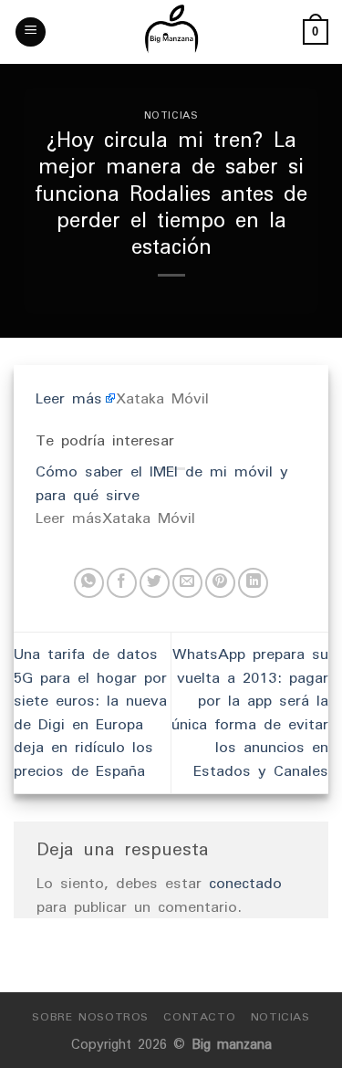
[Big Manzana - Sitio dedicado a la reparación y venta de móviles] (171, 32)
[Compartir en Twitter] (155, 583)
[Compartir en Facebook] (122, 583)
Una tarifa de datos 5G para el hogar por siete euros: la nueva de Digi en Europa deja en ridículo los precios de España (90, 712)
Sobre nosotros (90, 1016)
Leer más (69, 398)
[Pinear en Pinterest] (220, 583)
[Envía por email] (187, 583)
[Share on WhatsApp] (89, 583)
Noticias (171, 115)
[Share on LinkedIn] (253, 583)
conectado (245, 882)
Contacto (199, 1016)
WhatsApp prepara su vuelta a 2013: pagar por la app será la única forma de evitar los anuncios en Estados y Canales (249, 712)
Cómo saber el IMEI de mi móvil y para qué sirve (162, 482)
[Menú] (31, 32)
